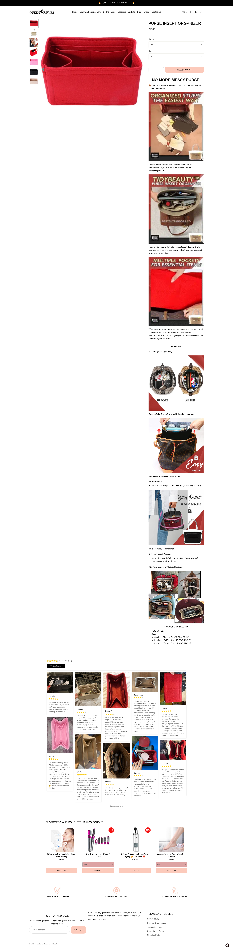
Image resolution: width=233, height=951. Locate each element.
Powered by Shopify (50, 944)
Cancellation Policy (155, 931)
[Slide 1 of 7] (33, 23)
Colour (151, 39)
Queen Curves (39, 944)
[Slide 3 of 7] (33, 42)
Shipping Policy (154, 935)
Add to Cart (61, 870)
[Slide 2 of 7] (33, 33)
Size (150, 51)
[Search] (190, 12)
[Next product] (191, 850)
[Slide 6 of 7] (33, 71)
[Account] (196, 12)
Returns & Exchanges (156, 923)
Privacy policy (153, 919)
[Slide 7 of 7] (33, 81)
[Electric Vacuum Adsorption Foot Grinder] (171, 839)
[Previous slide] (42, 70)
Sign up (78, 930)
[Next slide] (140, 70)
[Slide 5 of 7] (33, 62)
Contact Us (135, 915)
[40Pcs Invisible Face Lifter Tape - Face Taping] (61, 839)
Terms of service (154, 927)
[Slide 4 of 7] (33, 52)
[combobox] (98, 864)
